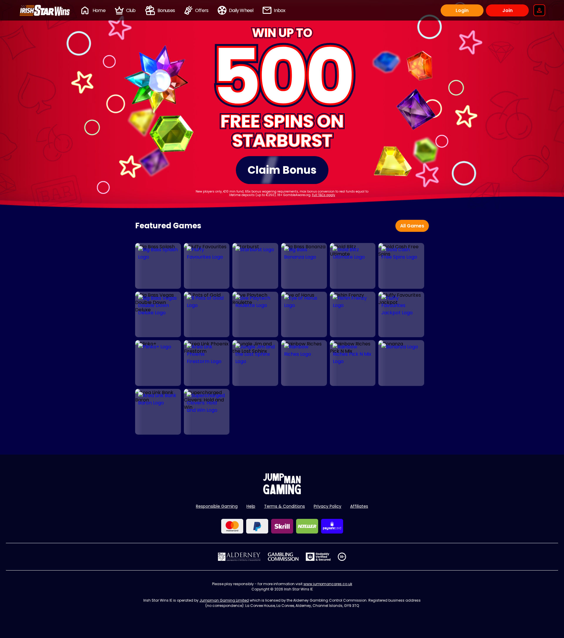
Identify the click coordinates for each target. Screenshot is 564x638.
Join (507, 10)
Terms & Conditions (284, 506)
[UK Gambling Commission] (283, 557)
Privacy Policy (327, 506)
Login (462, 10)
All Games (412, 225)
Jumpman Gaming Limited (224, 600)
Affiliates (359, 506)
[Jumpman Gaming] (282, 492)
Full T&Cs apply (323, 195)
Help (250, 506)
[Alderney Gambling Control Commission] (239, 557)
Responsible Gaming (217, 506)
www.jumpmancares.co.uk (327, 583)
